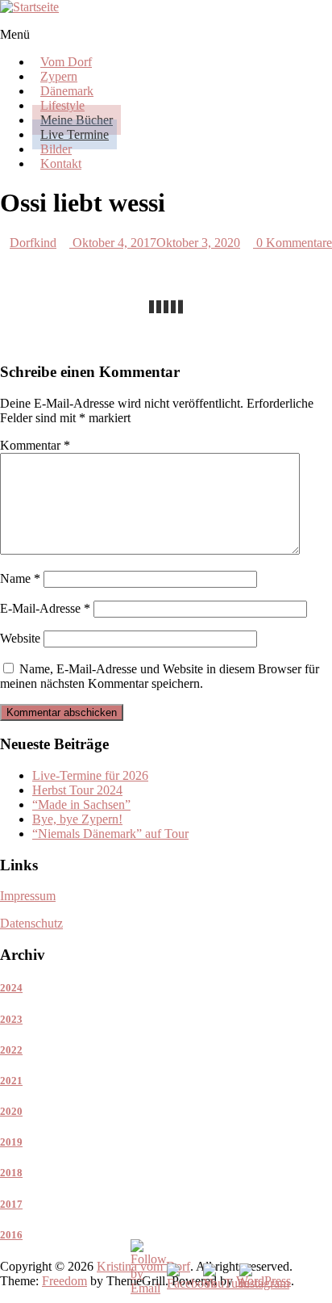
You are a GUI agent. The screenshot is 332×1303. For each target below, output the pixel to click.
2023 (11, 1019)
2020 (11, 1111)
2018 (11, 1173)
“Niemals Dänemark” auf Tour (110, 833)
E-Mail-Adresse (45, 608)
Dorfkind (33, 242)
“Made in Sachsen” (81, 804)
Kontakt (60, 163)
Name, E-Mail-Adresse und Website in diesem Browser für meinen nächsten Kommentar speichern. (159, 676)
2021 (11, 1081)
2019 (11, 1142)
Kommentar (35, 445)
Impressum (28, 896)
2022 (11, 1050)
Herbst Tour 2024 (77, 790)
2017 (11, 1204)
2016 (11, 1235)
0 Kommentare (292, 242)
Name (20, 578)
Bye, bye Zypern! (77, 819)
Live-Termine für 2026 (90, 775)
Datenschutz (31, 923)
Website (20, 638)
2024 (11, 988)
